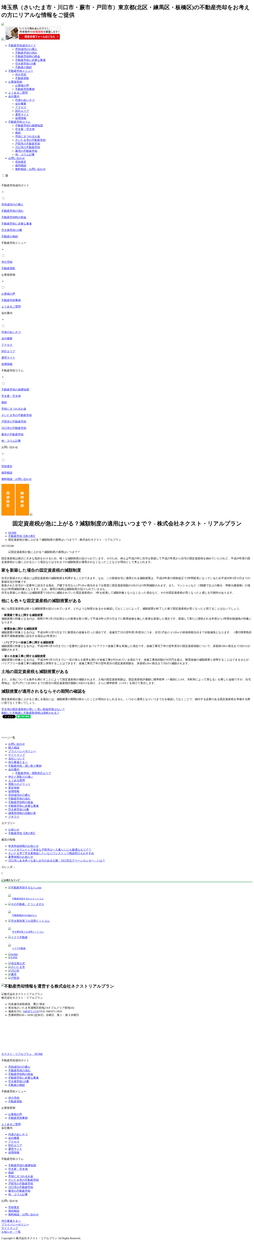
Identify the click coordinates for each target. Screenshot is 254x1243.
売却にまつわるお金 (27, 136)
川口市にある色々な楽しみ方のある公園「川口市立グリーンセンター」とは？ (56, 860)
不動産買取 (22, 78)
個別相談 (20, 165)
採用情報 (20, 118)
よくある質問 (16, 780)
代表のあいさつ (25, 100)
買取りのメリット (19, 784)
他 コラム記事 (25, 154)
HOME (12, 532)
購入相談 (13, 747)
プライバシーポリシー (22, 751)
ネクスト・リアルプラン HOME (22, 1054)
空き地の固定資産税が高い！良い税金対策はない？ (33, 709)
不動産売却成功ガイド (22, 45)
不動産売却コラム (19, 121)
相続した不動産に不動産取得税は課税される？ (30, 712)
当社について (16, 758)
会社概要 (20, 103)
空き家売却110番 (25, 63)
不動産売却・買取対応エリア (33, 773)
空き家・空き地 (25, 129)
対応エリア (22, 110)
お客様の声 (22, 85)
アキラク (13, 816)
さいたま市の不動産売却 (30, 140)
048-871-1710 (31, 1011)
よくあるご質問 (18, 92)
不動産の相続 (23, 67)
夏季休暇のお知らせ (20, 856)
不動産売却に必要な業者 (30, 60)
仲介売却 (20, 74)
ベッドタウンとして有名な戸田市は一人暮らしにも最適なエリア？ (49, 849)
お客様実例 (15, 81)
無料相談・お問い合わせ (30, 169)
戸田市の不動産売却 (27, 143)
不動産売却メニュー (20, 70)
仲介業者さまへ (18, 762)
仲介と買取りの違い (20, 776)
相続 (18, 132)
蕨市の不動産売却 (26, 150)
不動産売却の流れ (26, 52)
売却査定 (20, 161)
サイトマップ (16, 754)
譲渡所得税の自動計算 (22, 813)
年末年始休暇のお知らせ (23, 846)
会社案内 (13, 96)
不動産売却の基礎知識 (29, 125)
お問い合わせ (16, 158)
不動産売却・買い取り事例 (24, 765)
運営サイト (22, 114)
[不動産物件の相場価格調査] (31, 39)
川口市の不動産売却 (27, 147)
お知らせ (13, 829)
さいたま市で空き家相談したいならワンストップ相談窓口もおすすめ (51, 853)
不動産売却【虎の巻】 (22, 536)
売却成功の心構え (26, 49)
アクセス (20, 107)
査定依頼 (13, 787)
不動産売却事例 (25, 89)
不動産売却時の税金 (27, 56)
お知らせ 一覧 (11, 1231)
